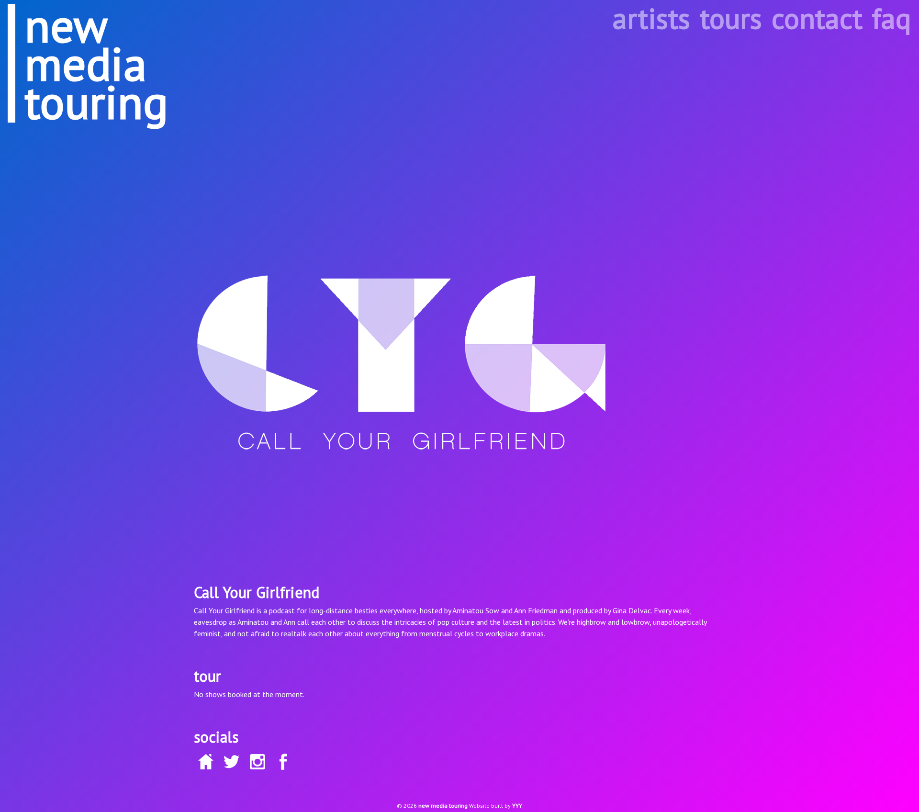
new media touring (443, 805)
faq (891, 18)
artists (651, 18)
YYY (517, 805)
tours (731, 18)
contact (817, 18)
